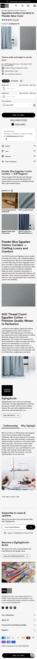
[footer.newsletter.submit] (30, 527)
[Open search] (16, 6)
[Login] (22, 6)
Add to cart (18, 115)
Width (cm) (5, 85)
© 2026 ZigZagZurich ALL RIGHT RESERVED (15, 646)
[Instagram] (11, 608)
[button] (28, 6)
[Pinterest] (15, 608)
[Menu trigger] (34, 6)
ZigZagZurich (14, 24)
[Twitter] (7, 608)
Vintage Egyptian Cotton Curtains (14, 10)
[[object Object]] (21, 81)
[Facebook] (3, 608)
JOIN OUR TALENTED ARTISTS (13, 556)
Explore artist (9, 415)
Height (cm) (5, 93)
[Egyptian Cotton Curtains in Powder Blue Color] (9, 38)
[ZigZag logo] (5, 6)
